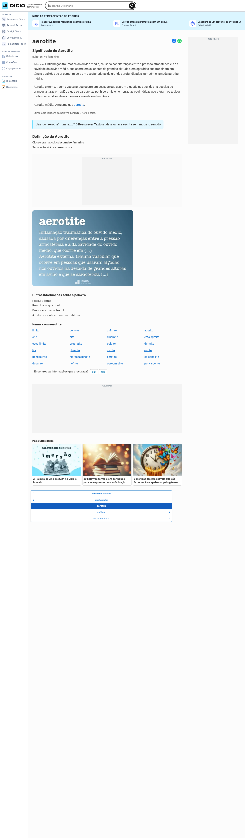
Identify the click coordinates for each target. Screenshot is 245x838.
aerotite (79, 104)
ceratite (112, 356)
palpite (111, 343)
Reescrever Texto (90, 124)
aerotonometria (101, 518)
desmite (37, 363)
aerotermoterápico (101, 493)
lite (34, 350)
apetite (148, 330)
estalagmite (151, 337)
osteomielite (115, 363)
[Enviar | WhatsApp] (179, 41)
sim (94, 371)
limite (35, 330)
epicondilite (151, 356)
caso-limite (39, 343)
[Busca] (132, 6)
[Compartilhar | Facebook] (174, 41)
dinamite (112, 337)
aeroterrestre (101, 500)
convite (74, 330)
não (103, 371)
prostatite (76, 343)
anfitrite (112, 330)
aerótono (101, 512)
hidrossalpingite (80, 356)
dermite (149, 343)
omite (148, 350)
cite (34, 337)
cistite (111, 350)
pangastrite (39, 356)
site (72, 337)
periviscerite (152, 363)
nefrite (74, 363)
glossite (75, 350)
